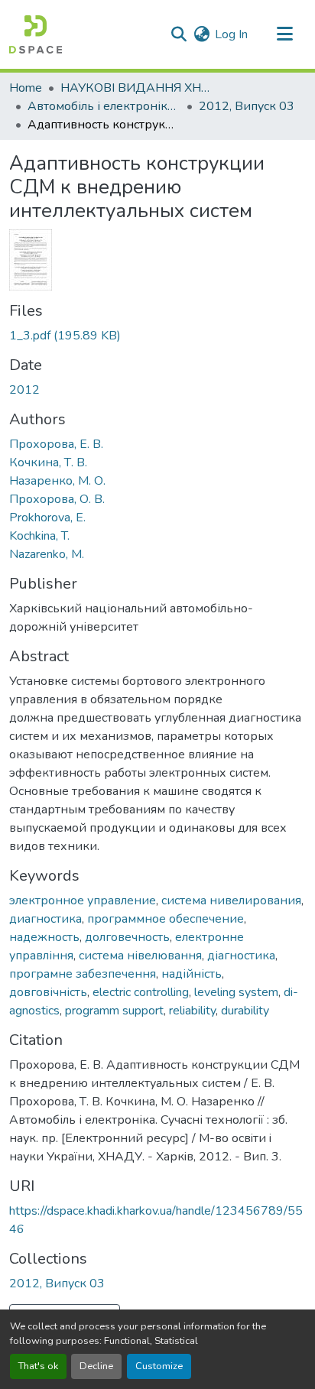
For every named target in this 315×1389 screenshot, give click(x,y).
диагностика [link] (45, 918)
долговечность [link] (127, 937)
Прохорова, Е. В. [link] (56, 444)
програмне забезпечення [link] (82, 973)
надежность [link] (44, 937)
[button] (35, 34)
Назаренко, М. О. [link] (57, 480)
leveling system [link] (236, 992)
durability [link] (245, 1010)
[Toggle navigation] (284, 34)
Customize (159, 1366)
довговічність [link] (48, 992)
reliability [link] (192, 1010)
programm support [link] (114, 1010)
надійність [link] (191, 973)
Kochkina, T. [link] (39, 535)
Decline (96, 1366)
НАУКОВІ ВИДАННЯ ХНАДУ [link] (136, 88)
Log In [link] (231, 34)
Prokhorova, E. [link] (47, 517)
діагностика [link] (241, 955)
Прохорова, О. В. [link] (57, 499)
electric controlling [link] (141, 992)
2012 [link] (24, 389)
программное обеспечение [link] (165, 918)
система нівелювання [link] (140, 955)
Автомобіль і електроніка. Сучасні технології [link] (104, 106)
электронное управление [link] (82, 900)
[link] (157, 335)
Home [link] (25, 88)
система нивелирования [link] (231, 900)
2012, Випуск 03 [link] (246, 106)
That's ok (38, 1366)
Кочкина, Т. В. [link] (48, 462)
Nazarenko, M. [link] (46, 554)
